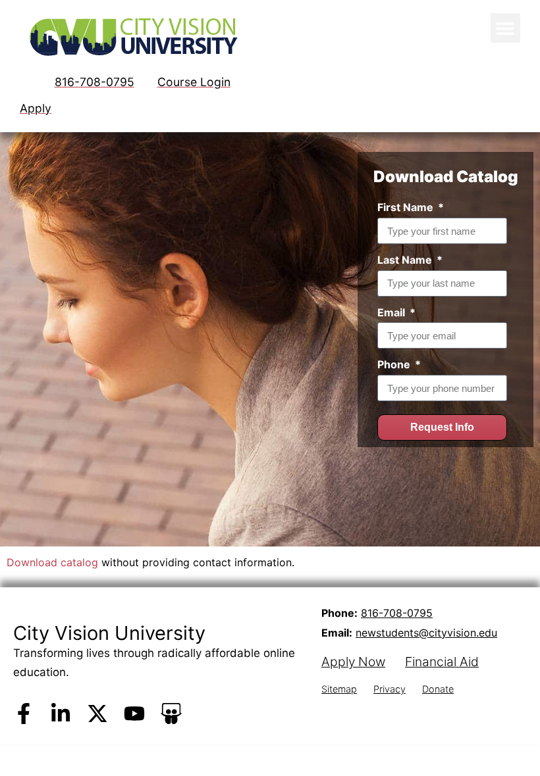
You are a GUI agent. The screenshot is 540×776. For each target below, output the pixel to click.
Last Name (406, 259)
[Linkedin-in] (60, 713)
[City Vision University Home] (131, 37)
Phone (395, 364)
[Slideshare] (171, 713)
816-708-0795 (397, 612)
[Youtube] (134, 713)
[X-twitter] (97, 713)
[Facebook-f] (23, 713)
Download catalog (52, 562)
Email (392, 312)
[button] (505, 28)
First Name (406, 207)
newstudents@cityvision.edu (426, 632)
